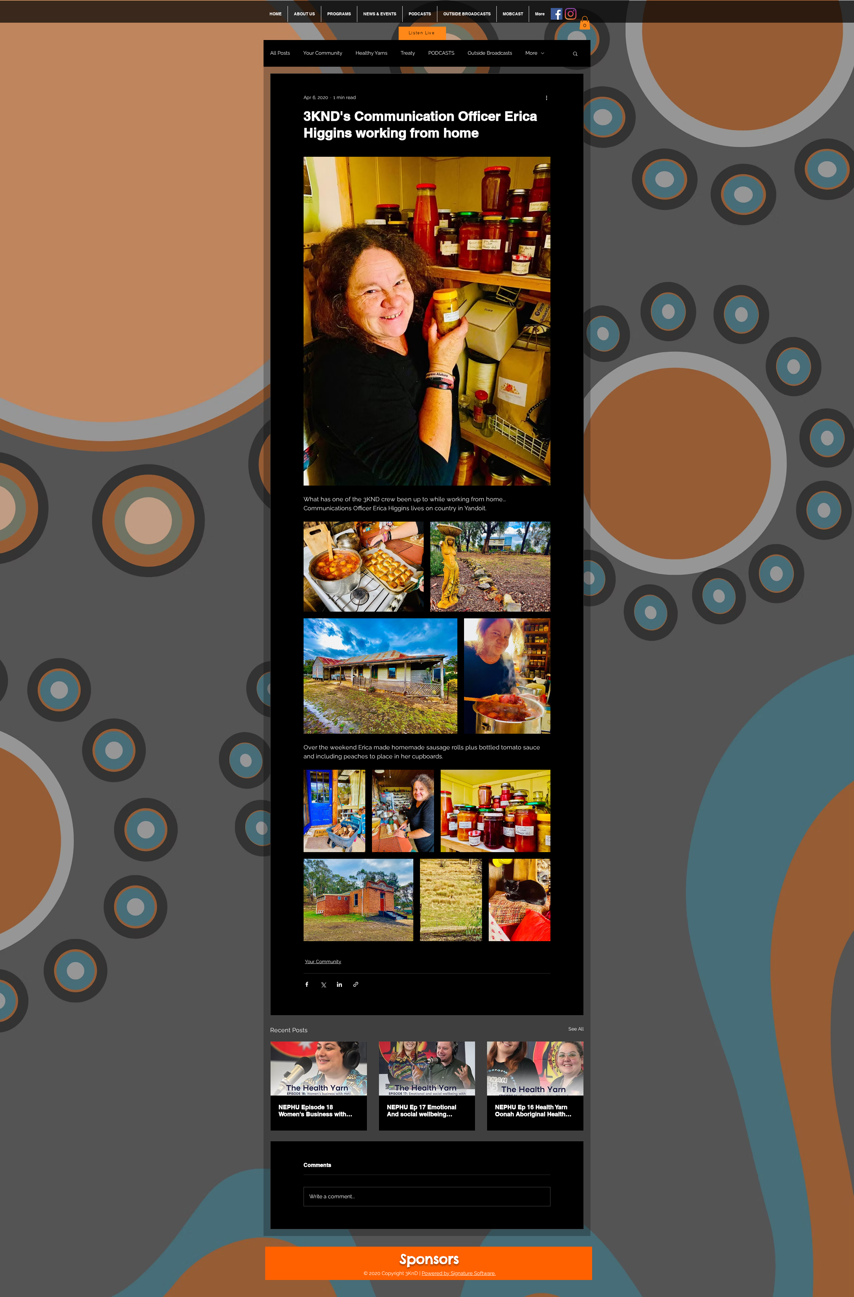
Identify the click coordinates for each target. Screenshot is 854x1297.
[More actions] (546, 98)
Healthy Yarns (371, 53)
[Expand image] (364, 567)
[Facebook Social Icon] (556, 14)
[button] (584, 23)
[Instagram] (570, 14)
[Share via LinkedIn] (339, 984)
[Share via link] (356, 984)
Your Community (322, 53)
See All (576, 1029)
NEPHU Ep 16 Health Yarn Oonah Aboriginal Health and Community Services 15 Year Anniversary (535, 1111)
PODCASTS (441, 53)
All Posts (280, 53)
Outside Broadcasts (490, 53)
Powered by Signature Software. (459, 1273)
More (531, 53)
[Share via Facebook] (307, 984)
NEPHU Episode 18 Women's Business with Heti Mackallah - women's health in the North (315, 1111)
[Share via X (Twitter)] (323, 984)
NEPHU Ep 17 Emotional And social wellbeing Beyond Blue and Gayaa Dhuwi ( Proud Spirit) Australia (421, 1111)
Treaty (408, 53)
